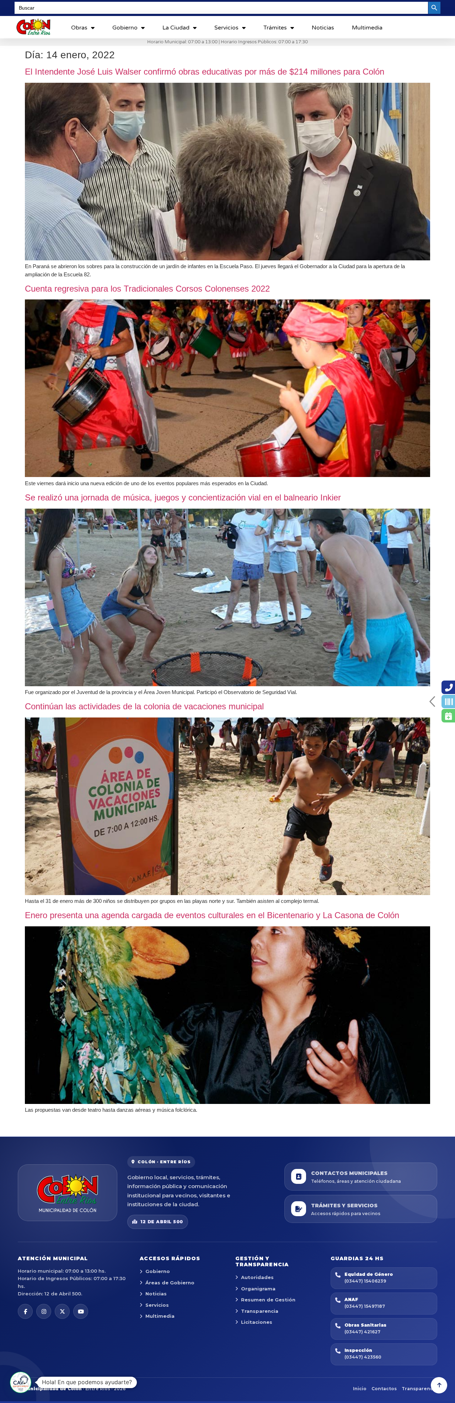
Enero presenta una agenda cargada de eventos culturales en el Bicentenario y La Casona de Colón (212, 915)
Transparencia (259, 1311)
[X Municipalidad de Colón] (62, 1311)
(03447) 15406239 (365, 1281)
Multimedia (367, 27)
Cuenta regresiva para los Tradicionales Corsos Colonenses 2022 (147, 288)
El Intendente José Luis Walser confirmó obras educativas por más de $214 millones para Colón (204, 71)
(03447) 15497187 (364, 1306)
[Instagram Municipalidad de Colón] (43, 1311)
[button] (20, 1382)
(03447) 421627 (362, 1331)
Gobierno (125, 27)
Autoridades (257, 1277)
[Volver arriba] (439, 1385)
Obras (79, 27)
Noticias (323, 27)
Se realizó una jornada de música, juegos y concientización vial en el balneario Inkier (183, 497)
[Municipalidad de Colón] (67, 1192)
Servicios (226, 27)
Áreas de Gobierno (169, 1282)
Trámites (275, 27)
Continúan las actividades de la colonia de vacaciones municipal (144, 706)
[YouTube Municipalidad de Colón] (80, 1311)
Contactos (384, 1388)
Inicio (359, 1388)
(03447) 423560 (362, 1357)
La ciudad (175, 27)
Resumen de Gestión (268, 1299)
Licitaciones (256, 1322)
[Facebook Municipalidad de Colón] (25, 1311)
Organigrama (258, 1288)
